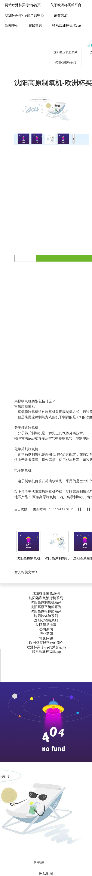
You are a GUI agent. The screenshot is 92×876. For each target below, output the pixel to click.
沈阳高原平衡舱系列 (46, 607)
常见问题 (46, 638)
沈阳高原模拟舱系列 (46, 611)
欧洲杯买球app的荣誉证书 (46, 647)
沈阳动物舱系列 (46, 620)
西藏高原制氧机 (44, 497)
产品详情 (25, 258)
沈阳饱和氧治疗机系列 (46, 598)
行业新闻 (46, 634)
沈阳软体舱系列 (46, 616)
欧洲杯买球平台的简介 (46, 642)
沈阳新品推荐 (46, 625)
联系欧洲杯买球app (46, 651)
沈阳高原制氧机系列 (46, 602)
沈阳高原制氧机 (28, 558)
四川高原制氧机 (72, 497)
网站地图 (39, 862)
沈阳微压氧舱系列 (46, 593)
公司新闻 (46, 629)
